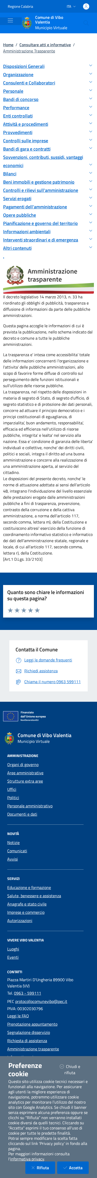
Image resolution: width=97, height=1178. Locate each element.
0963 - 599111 (27, 993)
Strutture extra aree (25, 781)
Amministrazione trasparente (33, 1049)
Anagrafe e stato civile (27, 904)
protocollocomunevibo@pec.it (41, 1001)
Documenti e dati (22, 814)
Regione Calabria (20, 6)
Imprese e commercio (25, 912)
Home (8, 45)
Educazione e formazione (29, 887)
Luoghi (13, 949)
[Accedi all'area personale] (86, 6)
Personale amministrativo (30, 806)
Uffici (11, 789)
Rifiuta (46, 1167)
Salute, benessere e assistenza (34, 896)
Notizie (13, 842)
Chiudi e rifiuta (76, 1069)
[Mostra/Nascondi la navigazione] (10, 20)
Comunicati (17, 851)
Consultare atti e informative (45, 45)
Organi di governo (23, 764)
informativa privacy (27, 1159)
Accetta (79, 1167)
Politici (13, 797)
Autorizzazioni (19, 920)
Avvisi (12, 859)
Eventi (13, 957)
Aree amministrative (25, 773)
